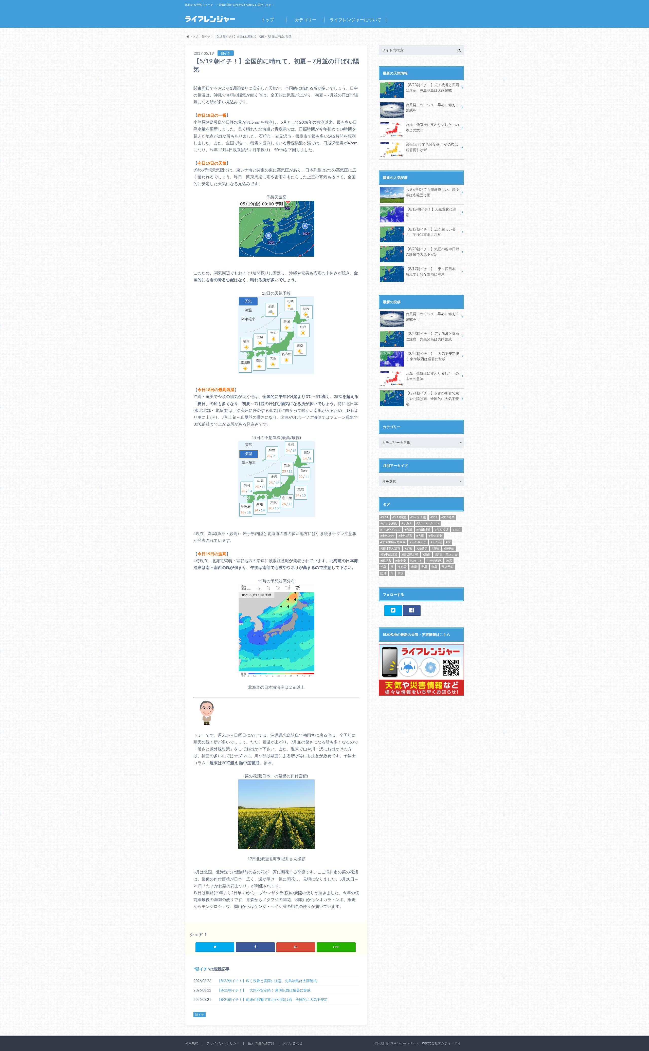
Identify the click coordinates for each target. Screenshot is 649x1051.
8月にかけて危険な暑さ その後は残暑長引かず (432, 147)
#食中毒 (400, 561)
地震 (449, 561)
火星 (424, 567)
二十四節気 (434, 561)
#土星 (456, 529)
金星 (434, 567)
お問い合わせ (292, 1043)
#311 (433, 517)
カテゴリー (305, 19)
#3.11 (384, 517)
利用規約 (191, 1043)
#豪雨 (426, 554)
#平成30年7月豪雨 (393, 542)
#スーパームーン (427, 523)
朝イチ (201, 968)
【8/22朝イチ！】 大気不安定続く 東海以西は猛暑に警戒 (264, 990)
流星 (414, 567)
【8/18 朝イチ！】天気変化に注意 (431, 212)
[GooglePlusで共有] (295, 946)
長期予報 (447, 567)
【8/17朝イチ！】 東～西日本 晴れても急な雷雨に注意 (431, 271)
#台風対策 (423, 529)
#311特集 (448, 517)
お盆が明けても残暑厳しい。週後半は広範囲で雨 (432, 192)
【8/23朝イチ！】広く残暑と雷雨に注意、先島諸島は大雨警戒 (267, 981)
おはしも (416, 561)
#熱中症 (448, 548)
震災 (401, 573)
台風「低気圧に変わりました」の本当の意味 (432, 127)
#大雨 (420, 536)
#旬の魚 (436, 542)
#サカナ (406, 523)
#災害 (435, 548)
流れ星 (402, 567)
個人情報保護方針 (261, 1043)
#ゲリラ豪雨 (388, 523)
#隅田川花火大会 (446, 554)
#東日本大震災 (390, 548)
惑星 (383, 567)
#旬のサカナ (418, 542)
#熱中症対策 (388, 554)
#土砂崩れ (387, 536)
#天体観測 (435, 536)
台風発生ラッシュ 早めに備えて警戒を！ (432, 107)
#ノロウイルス (390, 529)
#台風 (408, 529)
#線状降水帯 (409, 554)
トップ (267, 19)
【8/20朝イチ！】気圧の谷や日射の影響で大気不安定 (432, 252)
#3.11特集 (399, 517)
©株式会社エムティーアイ (441, 1043)
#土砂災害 (405, 536)
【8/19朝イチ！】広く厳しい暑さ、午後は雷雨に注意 (431, 232)
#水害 (408, 548)
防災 (383, 573)
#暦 (448, 542)
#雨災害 (385, 561)
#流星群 (421, 548)
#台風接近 (441, 529)
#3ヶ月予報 (418, 517)
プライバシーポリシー (223, 1043)
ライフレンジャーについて (355, 19)
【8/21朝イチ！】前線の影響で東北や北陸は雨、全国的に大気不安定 (272, 999)
